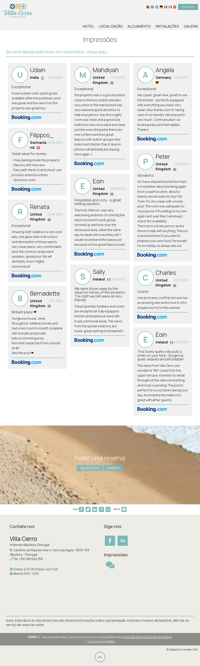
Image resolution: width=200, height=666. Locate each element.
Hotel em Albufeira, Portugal (29, 545)
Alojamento (139, 26)
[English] (152, 7)
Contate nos (22, 526)
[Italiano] (170, 7)
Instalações (167, 26)
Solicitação (89, 468)
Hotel (88, 26)
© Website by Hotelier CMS (182, 649)
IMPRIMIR (117, 509)
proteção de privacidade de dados (147, 637)
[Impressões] (110, 567)
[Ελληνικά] (156, 7)
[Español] (174, 7)
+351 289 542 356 (31, 559)
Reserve (188, 7)
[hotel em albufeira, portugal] (18, 10)
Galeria (191, 26)
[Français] (165, 7)
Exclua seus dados (101, 641)
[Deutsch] (161, 7)
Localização (111, 26)
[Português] (147, 7)
